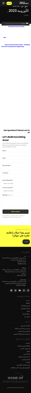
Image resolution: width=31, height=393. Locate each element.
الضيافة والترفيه (26, 359)
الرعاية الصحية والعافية (24, 356)
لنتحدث (26, 241)
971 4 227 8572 (22, 261)
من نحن (28, 300)
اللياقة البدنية (26, 354)
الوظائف (28, 303)
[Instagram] (24, 290)
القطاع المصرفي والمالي (23, 346)
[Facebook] (28, 290)
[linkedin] (11, 290)
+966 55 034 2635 (21, 285)
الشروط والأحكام (25, 305)
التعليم (28, 351)
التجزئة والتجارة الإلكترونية (23, 365)
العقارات (28, 362)
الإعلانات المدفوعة (25, 326)
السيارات (27, 343)
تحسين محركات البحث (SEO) (22, 328)
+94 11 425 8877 (21, 275)
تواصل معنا (9, 3)
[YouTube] (19, 290)
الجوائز (28, 311)
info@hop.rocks (22, 263)
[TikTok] (15, 290)
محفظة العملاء (26, 314)
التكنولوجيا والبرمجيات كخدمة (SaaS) (20, 367)
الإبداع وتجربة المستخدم (24, 331)
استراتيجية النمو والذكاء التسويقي (21, 334)
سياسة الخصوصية (25, 308)
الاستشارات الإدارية (25, 348)
